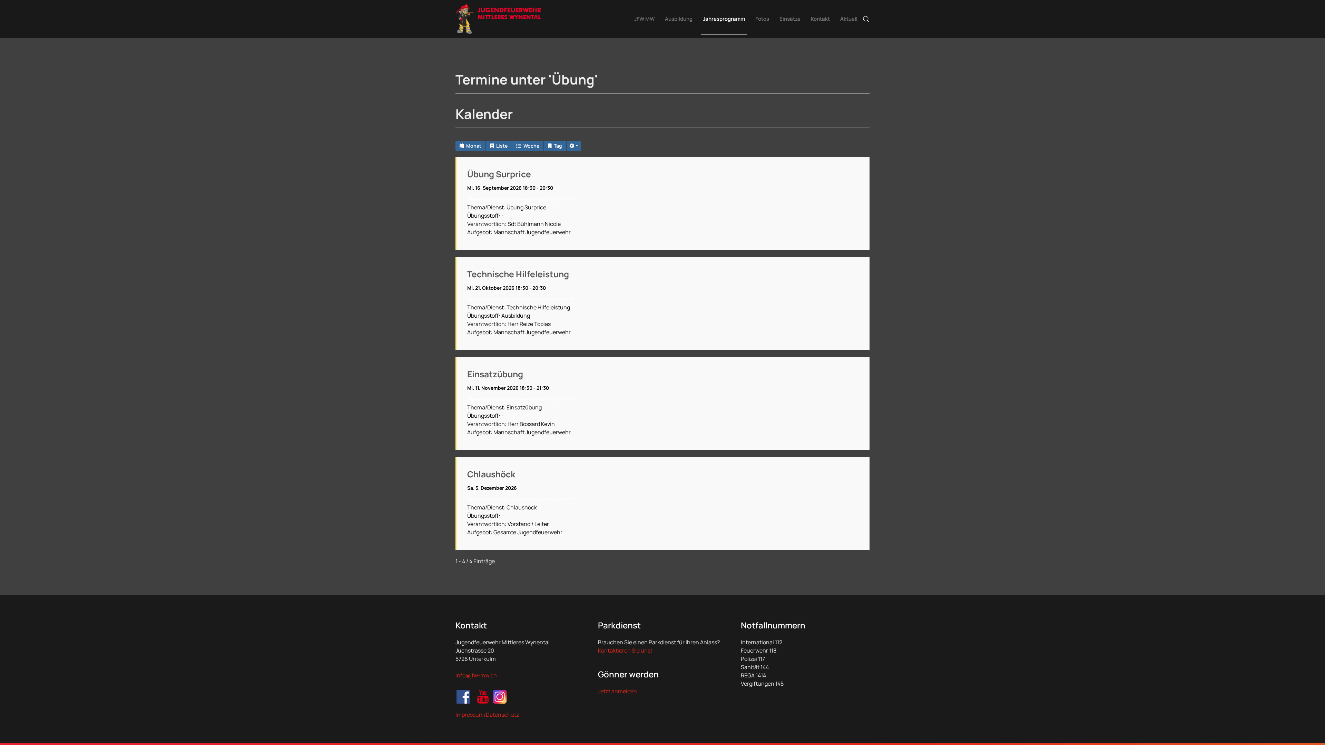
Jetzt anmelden (617, 691)
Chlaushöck (491, 474)
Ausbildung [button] (679, 18)
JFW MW (644, 18)
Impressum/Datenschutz (487, 714)
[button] (866, 18)
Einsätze (790, 18)
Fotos (762, 18)
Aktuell (848, 18)
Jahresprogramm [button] (724, 18)
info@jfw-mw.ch (476, 675)
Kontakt (820, 18)
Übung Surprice (499, 174)
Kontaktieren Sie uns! (625, 650)
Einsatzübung (495, 374)
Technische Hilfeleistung (518, 274)
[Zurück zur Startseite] (498, 18)
